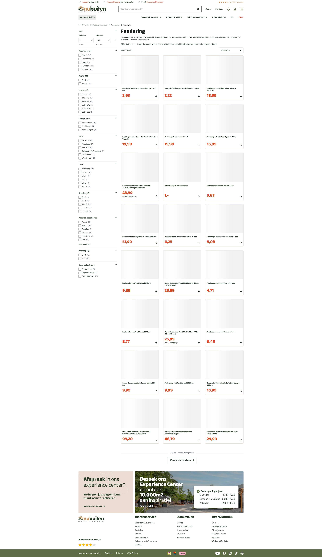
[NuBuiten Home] (92, 9)
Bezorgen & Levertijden (145, 523)
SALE (241, 17)
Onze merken (182, 530)
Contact (138, 544)
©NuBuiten (132, 553)
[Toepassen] (115, 40)
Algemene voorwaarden (89, 553)
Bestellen (139, 530)
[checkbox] (79, 55)
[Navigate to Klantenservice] (228, 9)
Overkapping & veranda (151, 17)
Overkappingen (183, 537)
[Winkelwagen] (242, 9)
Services (219, 9)
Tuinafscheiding (219, 17)
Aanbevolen (185, 517)
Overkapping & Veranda (98, 25)
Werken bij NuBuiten (220, 541)
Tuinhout (181, 534)
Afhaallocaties (218, 530)
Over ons (215, 523)
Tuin (232, 17)
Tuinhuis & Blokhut (174, 17)
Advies (208, 9)
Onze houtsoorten (185, 526)
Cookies (108, 553)
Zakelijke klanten (219, 534)
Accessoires (115, 25)
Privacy (119, 553)
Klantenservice (145, 517)
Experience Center (219, 526)
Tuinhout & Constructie (197, 17)
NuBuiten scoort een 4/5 (89, 539)
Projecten (216, 537)
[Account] (235, 9)
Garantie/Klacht (141, 537)
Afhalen (138, 526)
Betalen (138, 534)
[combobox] (160, 9)
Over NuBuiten (222, 517)
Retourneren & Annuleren (146, 541)
